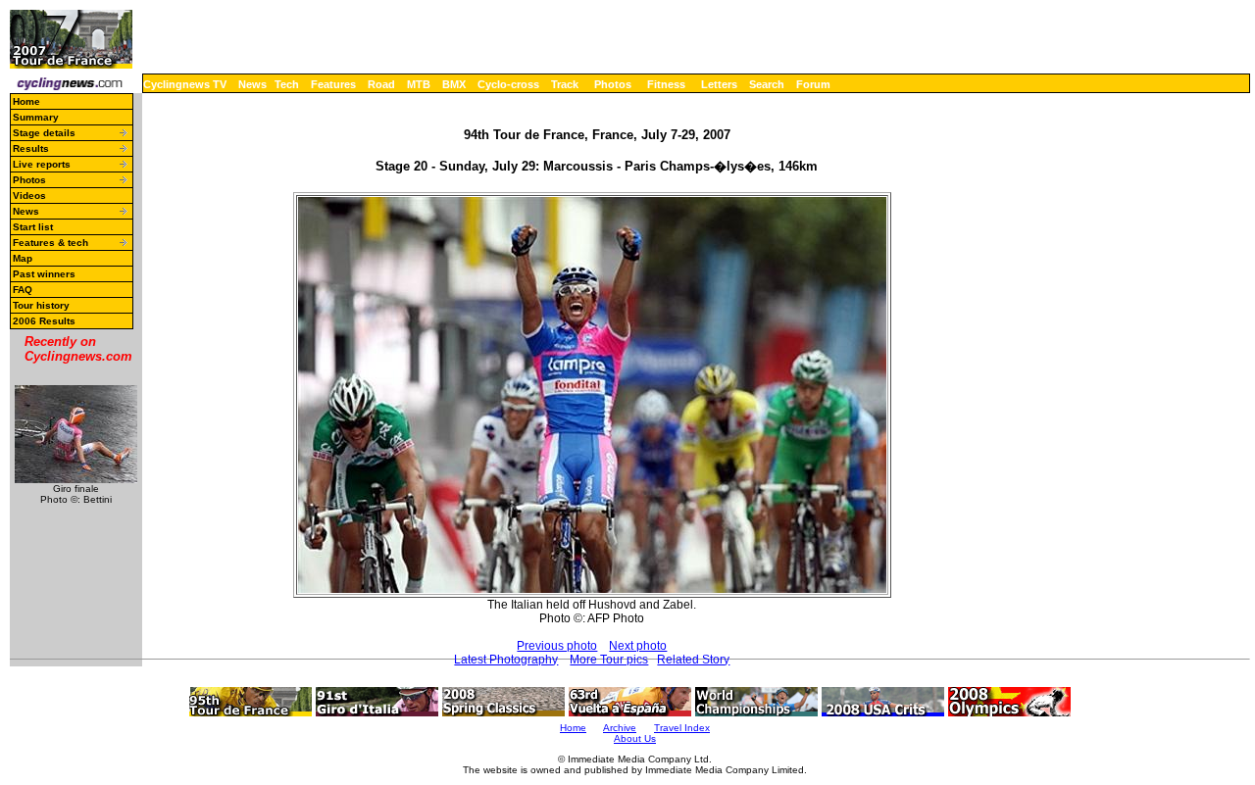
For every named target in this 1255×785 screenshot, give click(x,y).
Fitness (666, 84)
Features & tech (50, 242)
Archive (619, 727)
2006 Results (44, 321)
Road (381, 84)
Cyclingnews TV (184, 84)
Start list (33, 226)
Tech (287, 84)
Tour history (41, 305)
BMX (454, 84)
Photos (612, 84)
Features (333, 84)
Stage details (44, 132)
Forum (813, 84)
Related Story (693, 659)
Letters (719, 84)
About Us (635, 738)
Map (22, 258)
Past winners (44, 274)
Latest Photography (506, 659)
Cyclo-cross (508, 84)
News (252, 84)
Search (766, 84)
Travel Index (682, 727)
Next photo (638, 646)
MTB (418, 84)
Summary (36, 117)
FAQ (22, 289)
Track (564, 84)
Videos (29, 195)
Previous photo (557, 646)
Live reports (42, 164)
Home (26, 101)
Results (31, 148)
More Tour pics (609, 659)
